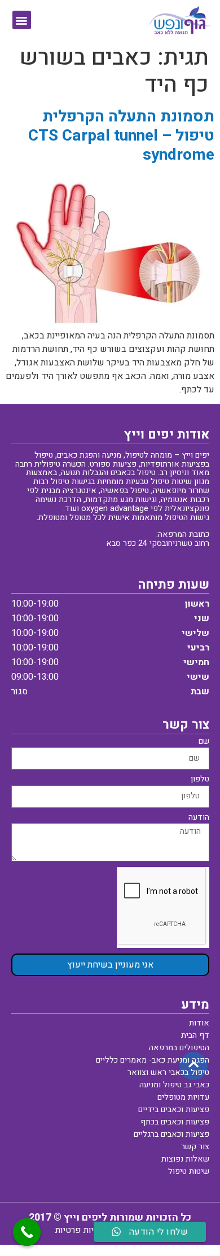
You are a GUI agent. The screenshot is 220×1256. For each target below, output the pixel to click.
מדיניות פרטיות (82, 1230)
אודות (199, 1023)
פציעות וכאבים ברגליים (171, 1134)
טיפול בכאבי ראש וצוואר (168, 1072)
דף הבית (195, 1035)
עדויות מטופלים (183, 1097)
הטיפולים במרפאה (179, 1048)
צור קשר (195, 1147)
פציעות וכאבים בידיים (173, 1109)
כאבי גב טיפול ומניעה (174, 1085)
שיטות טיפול (188, 1171)
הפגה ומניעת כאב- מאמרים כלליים (152, 1060)
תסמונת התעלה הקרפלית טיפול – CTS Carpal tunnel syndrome (121, 135)
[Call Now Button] (27, 1232)
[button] (21, 20)
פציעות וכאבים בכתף (174, 1122)
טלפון (200, 780)
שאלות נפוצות (185, 1159)
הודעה (198, 818)
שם (204, 742)
